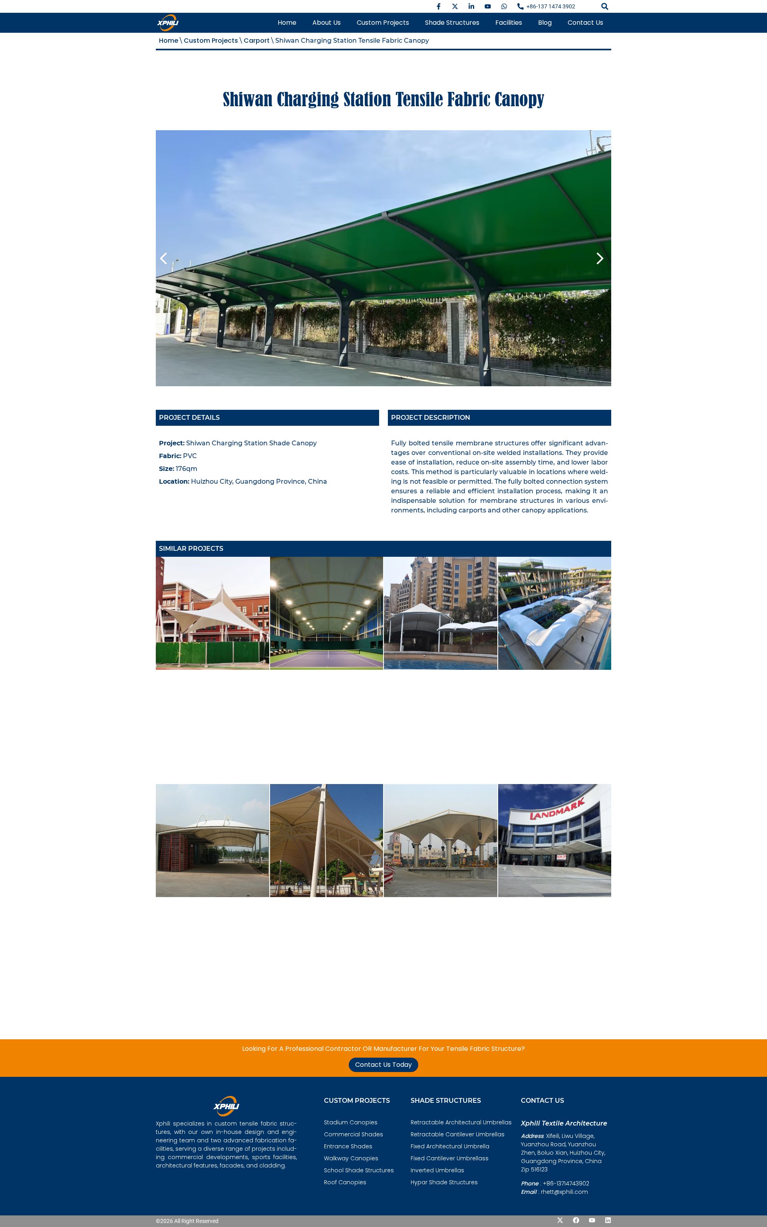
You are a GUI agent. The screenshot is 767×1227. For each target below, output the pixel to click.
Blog (545, 22)
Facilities (508, 22)
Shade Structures (452, 22)
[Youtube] (592, 1220)
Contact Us (585, 22)
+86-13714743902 (566, 1183)
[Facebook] (576, 1220)
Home (287, 22)
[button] (604, 6)
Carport (257, 40)
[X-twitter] (560, 1220)
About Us (326, 22)
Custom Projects (383, 22)
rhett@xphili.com (564, 1192)
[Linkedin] (608, 1220)
